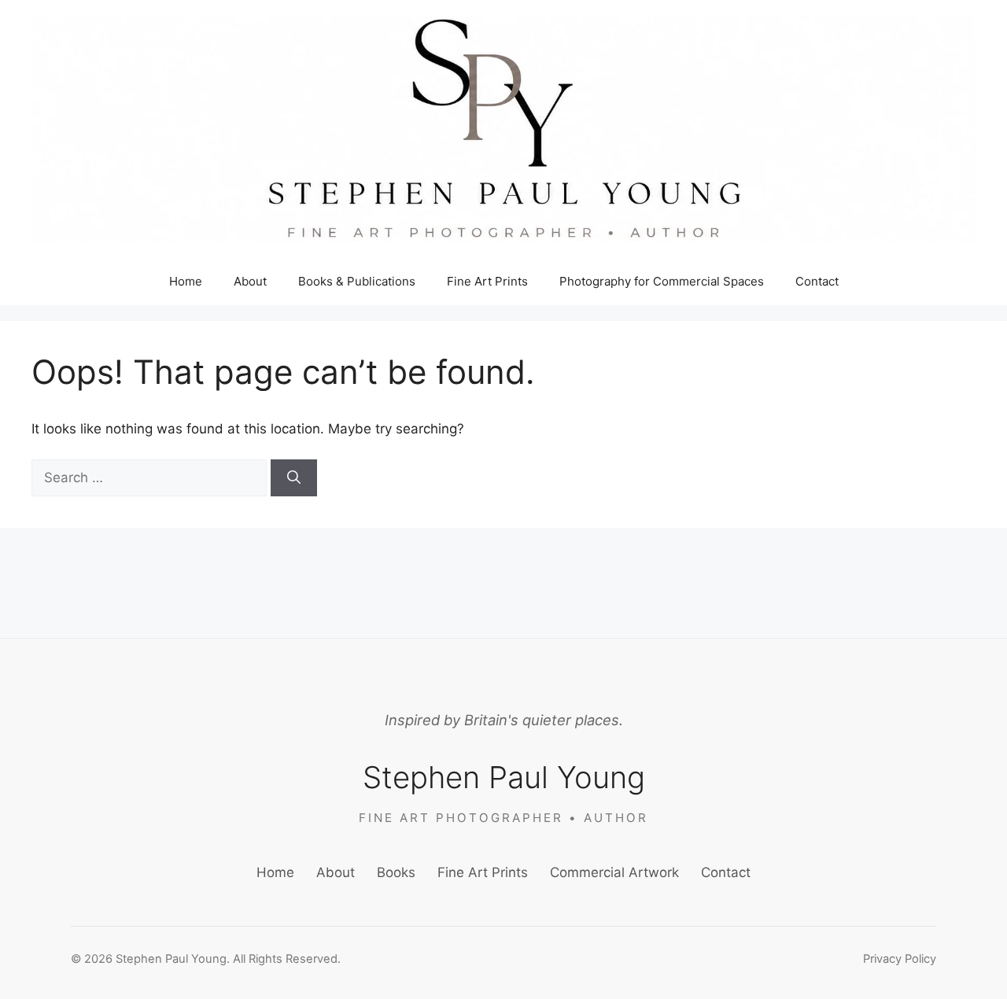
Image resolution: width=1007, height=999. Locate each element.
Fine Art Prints (487, 281)
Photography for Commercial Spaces (661, 281)
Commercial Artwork (614, 872)
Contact (817, 281)
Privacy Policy (899, 959)
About (250, 281)
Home (185, 281)
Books (396, 872)
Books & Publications (356, 281)
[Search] (294, 478)
